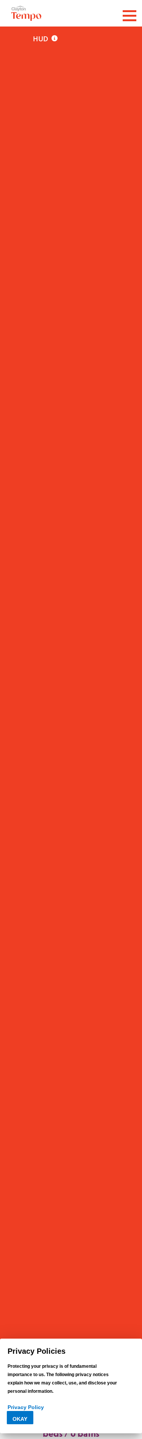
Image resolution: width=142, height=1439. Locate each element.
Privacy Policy (26, 1407)
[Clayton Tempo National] (26, 12)
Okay (19, 1419)
